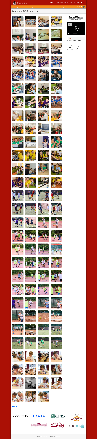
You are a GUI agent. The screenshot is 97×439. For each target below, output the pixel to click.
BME (82, 2)
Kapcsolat (64, 7)
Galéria (45, 7)
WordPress (58, 436)
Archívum (51, 7)
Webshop (31, 7)
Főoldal (51, 2)
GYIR (26, 7)
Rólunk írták (57, 7)
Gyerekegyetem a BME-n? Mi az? (63, 2)
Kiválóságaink (38, 7)
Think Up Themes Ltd (45, 436)
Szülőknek (76, 2)
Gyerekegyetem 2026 (17, 7)
